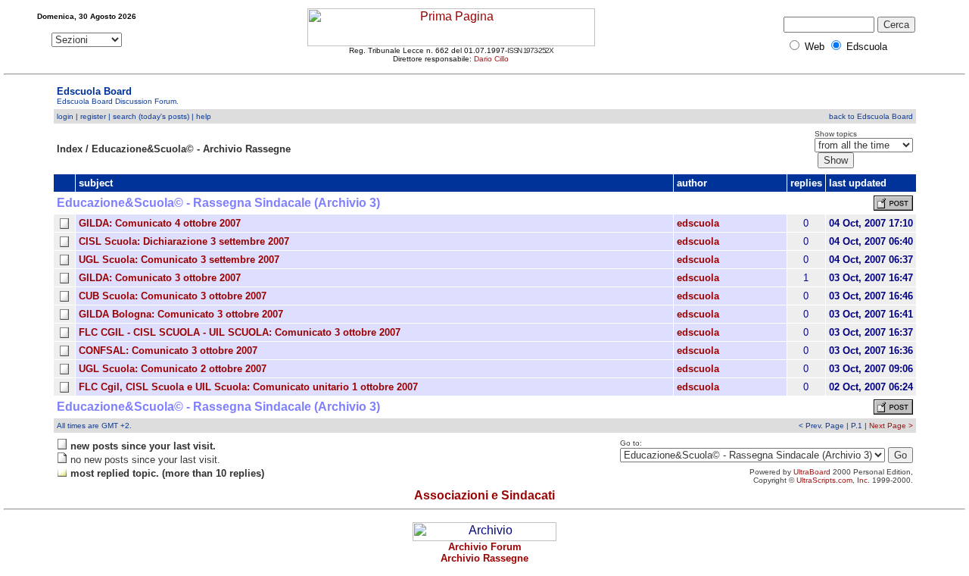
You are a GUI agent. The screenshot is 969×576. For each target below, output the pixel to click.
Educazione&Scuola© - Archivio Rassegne (191, 149)
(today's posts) (164, 116)
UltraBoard (811, 472)
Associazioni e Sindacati (484, 495)
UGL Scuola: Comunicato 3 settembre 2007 (179, 259)
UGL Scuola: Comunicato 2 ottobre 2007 (172, 368)
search (124, 116)
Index (70, 149)
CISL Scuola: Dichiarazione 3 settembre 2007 (184, 241)
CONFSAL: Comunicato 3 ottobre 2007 (168, 350)
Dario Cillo (491, 59)
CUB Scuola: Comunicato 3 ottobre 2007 (172, 296)
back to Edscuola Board (871, 116)
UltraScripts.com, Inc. (833, 480)
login (65, 116)
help (203, 116)
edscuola (698, 223)
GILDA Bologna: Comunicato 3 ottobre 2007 (181, 314)
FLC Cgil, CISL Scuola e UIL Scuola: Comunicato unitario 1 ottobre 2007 (248, 387)
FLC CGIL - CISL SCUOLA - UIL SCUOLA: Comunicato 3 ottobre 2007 (239, 332)
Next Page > (891, 425)
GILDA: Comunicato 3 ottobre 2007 (160, 277)
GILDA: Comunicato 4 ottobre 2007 (160, 223)
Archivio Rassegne (484, 558)
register (93, 116)
